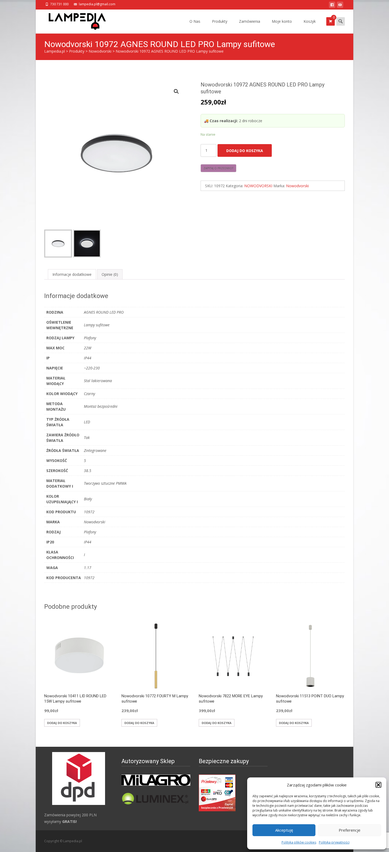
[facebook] (332, 5)
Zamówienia (249, 21)
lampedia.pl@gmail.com (97, 4)
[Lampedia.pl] (73, 20)
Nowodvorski (297, 185)
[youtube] (340, 5)
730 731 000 (59, 4)
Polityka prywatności (334, 842)
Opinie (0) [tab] (110, 274)
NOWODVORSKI (258, 185)
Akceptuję (284, 830)
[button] (378, 784)
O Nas (194, 21)
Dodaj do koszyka (244, 150)
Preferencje (349, 830)
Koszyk (310, 21)
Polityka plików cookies (299, 842)
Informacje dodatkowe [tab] (72, 274)
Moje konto (282, 21)
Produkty (219, 21)
